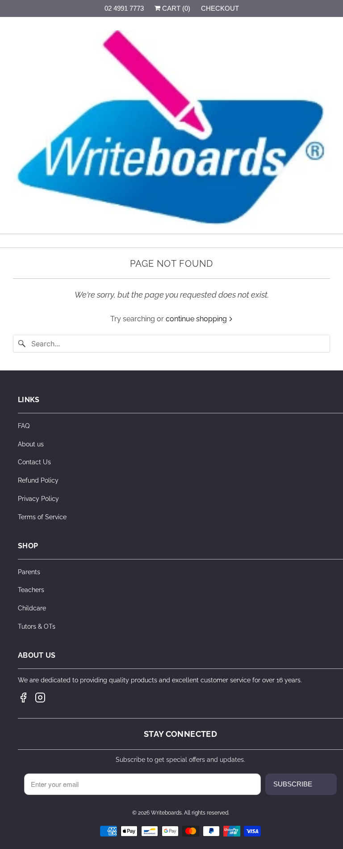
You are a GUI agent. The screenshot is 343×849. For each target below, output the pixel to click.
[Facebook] (23, 697)
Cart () (175, 8)
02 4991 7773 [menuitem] (124, 8)
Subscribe (292, 784)
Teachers (31, 589)
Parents (29, 572)
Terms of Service (42, 517)
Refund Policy (38, 480)
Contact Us (34, 462)
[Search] (22, 344)
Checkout (220, 8)
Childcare (32, 608)
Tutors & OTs (36, 626)
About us (31, 444)
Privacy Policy (38, 498)
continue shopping (197, 319)
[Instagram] (40, 697)
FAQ (23, 425)
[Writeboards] (171, 128)
